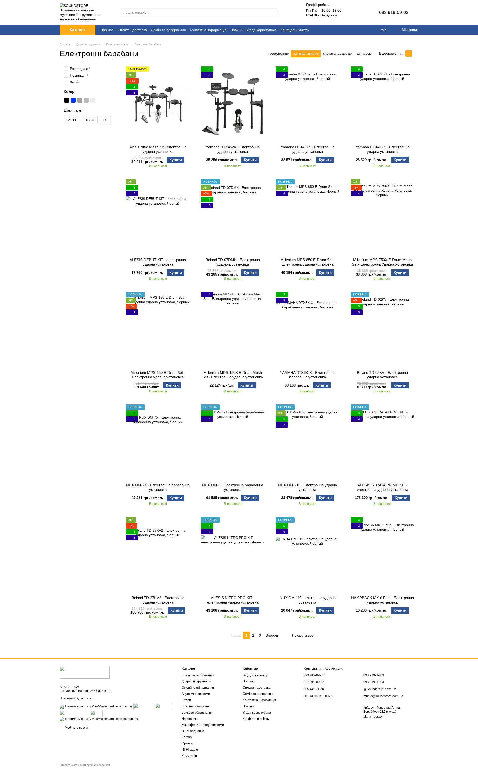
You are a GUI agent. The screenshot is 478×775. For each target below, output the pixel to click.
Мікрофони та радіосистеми (203, 725)
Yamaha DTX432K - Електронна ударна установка (307, 149)
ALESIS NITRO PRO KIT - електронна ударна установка (232, 600)
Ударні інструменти (196, 681)
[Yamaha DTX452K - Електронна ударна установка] (233, 103)
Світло (187, 737)
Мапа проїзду (373, 716)
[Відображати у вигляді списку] (415, 53)
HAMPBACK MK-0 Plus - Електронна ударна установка (382, 600)
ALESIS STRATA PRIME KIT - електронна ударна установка (382, 487)
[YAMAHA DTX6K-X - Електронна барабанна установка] (308, 329)
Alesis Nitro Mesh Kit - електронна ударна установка (157, 149)
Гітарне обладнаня (196, 706)
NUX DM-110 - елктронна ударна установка (308, 600)
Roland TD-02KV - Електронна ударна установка (382, 374)
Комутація (189, 756)
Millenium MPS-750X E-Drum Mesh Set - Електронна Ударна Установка (382, 262)
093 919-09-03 (393, 12)
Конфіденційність (295, 30)
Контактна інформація (208, 30)
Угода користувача (261, 30)
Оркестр (188, 743)
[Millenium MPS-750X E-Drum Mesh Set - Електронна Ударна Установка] (383, 216)
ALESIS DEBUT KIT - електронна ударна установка (158, 262)
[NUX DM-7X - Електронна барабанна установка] (158, 441)
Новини (236, 30)
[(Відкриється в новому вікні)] (74, 713)
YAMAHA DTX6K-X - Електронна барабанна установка (307, 374)
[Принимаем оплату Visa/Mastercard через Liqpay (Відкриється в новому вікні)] (96, 706)
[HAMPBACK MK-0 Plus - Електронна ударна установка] (383, 554)
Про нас (107, 30)
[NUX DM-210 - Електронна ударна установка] (308, 441)
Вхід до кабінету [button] (255, 675)
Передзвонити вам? (318, 696)
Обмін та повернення (168, 30)
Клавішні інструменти (198, 675)
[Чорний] (67, 100)
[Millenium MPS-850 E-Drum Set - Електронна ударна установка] (308, 216)
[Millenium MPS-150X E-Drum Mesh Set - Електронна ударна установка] (233, 329)
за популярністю (305, 53)
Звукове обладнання (197, 712)
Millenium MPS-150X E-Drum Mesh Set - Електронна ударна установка (232, 374)
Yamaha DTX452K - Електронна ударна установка (233, 149)
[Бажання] (363, 12)
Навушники (190, 718)
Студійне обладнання (198, 687)
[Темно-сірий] (80, 100)
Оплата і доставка (132, 30)
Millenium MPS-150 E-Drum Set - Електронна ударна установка (158, 374)
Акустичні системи (196, 694)
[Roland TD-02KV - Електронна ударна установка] (383, 329)
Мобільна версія (76, 727)
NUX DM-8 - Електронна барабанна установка (232, 487)
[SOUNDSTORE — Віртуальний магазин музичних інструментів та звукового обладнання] (85, 672)
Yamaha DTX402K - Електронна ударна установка (382, 149)
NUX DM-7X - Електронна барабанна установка (158, 487)
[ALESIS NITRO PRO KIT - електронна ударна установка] (233, 554)
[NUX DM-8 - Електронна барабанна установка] (233, 441)
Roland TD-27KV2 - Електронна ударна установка (157, 600)
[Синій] (73, 100)
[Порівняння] (350, 12)
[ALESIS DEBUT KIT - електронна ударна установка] (158, 216)
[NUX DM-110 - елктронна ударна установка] (308, 554)
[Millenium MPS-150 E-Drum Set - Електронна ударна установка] (158, 329)
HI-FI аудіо (190, 749)
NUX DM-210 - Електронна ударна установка (307, 487)
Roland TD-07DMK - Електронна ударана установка (232, 262)
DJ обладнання (193, 731)
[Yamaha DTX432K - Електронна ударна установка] (308, 103)
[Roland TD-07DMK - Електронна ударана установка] (233, 216)
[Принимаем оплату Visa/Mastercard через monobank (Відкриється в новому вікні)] (99, 718)
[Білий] (93, 100)
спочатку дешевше (337, 53)
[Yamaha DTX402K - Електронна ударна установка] (383, 103)
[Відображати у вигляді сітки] (408, 53)
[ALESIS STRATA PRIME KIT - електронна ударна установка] (383, 441)
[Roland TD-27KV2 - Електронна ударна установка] (158, 554)
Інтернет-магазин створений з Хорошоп (85, 764)
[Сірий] (86, 100)
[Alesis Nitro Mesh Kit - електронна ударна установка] (158, 103)
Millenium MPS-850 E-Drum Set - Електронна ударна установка (307, 262)
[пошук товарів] (273, 12)
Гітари (186, 700)
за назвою (364, 53)
